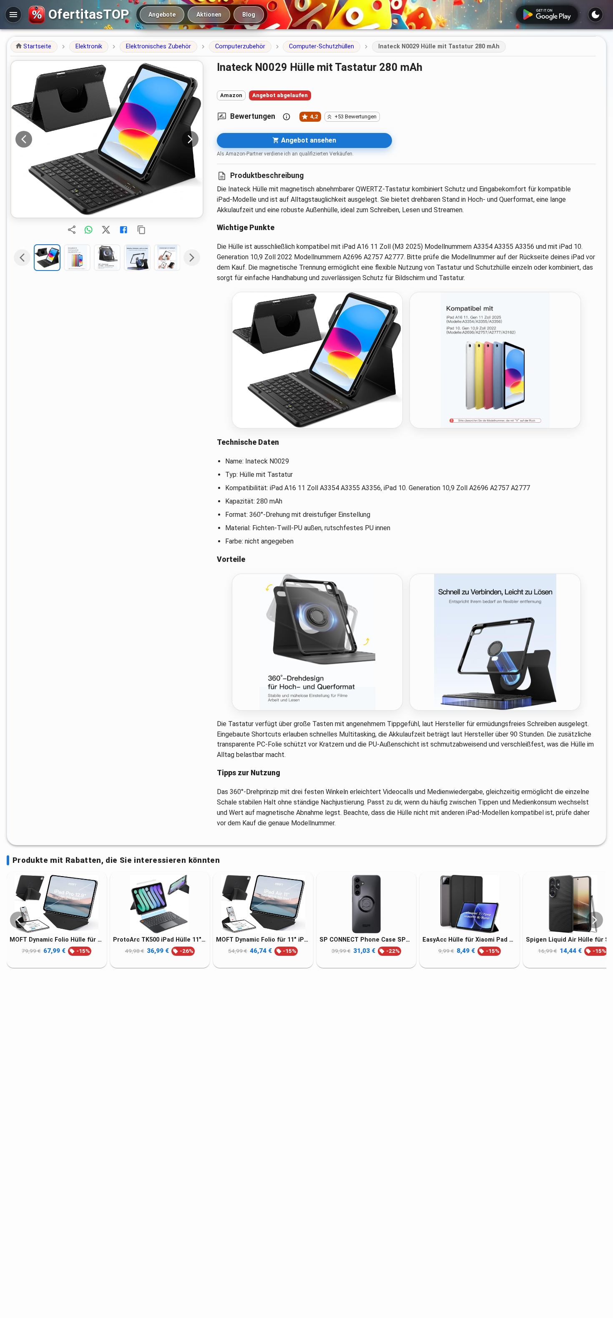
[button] (34, 47)
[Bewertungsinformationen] (286, 116)
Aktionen (208, 14)
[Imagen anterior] (23, 139)
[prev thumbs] (22, 257)
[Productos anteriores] (18, 920)
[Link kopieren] (141, 230)
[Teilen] (72, 230)
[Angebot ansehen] (106, 139)
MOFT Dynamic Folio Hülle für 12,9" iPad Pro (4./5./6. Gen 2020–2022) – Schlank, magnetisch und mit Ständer (57, 939)
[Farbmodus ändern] (595, 14)
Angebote (162, 14)
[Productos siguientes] (594, 920)
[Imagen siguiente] (190, 139)
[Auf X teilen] (106, 230)
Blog (248, 14)
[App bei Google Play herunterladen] (547, 14)
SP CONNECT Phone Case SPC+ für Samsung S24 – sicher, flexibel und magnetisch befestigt (366, 939)
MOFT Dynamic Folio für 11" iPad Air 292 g (263, 939)
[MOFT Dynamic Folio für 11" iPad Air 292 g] (263, 904)
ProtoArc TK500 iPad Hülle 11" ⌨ (160, 939)
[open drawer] (13, 14)
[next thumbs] (191, 257)
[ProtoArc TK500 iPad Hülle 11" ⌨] (160, 904)
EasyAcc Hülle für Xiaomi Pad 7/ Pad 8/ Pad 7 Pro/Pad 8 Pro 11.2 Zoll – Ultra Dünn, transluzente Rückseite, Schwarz (469, 939)
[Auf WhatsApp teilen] (88, 230)
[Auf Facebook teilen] (123, 230)
